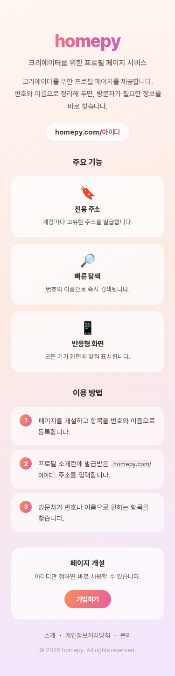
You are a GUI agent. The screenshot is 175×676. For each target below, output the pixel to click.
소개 (50, 635)
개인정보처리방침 (87, 635)
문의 (125, 635)
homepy (87, 40)
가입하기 (88, 599)
